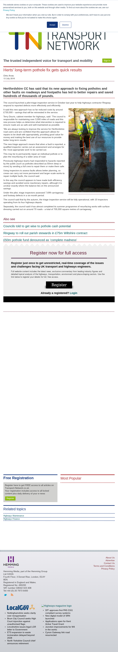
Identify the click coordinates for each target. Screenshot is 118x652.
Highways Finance (11, 519)
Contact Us (109, 563)
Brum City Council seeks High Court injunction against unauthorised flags (21, 621)
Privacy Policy (9, 10)
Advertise (110, 560)
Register (10, 498)
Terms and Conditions (104, 566)
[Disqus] (59, 353)
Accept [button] (52, 24)
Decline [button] (65, 24)
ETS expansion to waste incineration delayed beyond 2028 (21, 635)
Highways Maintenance (13, 516)
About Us (110, 557)
